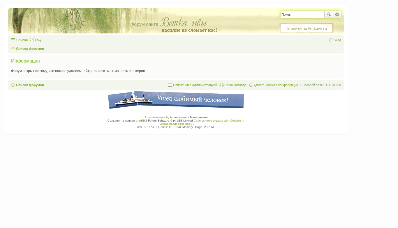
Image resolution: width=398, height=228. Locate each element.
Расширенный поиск (337, 14)
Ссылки (22, 40)
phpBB (140, 120)
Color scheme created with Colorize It (219, 120)
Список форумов (30, 85)
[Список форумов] (117, 21)
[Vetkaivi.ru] (306, 28)
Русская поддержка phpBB (176, 123)
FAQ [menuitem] (38, 40)
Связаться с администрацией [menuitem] (195, 85)
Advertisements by (157, 117)
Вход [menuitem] (337, 40)
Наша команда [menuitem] (235, 85)
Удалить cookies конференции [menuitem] (275, 85)
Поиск (328, 14)
